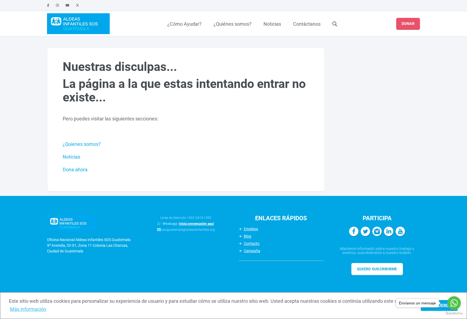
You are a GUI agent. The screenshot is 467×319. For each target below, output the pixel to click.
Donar (408, 23)
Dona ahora (75, 169)
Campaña (252, 251)
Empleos (251, 229)
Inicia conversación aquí (196, 224)
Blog (247, 236)
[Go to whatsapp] (454, 303)
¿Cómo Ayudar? (184, 24)
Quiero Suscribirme (377, 269)
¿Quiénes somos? (233, 24)
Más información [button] (28, 309)
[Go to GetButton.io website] (454, 313)
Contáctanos (307, 24)
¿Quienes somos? (82, 144)
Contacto (251, 243)
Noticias (272, 24)
